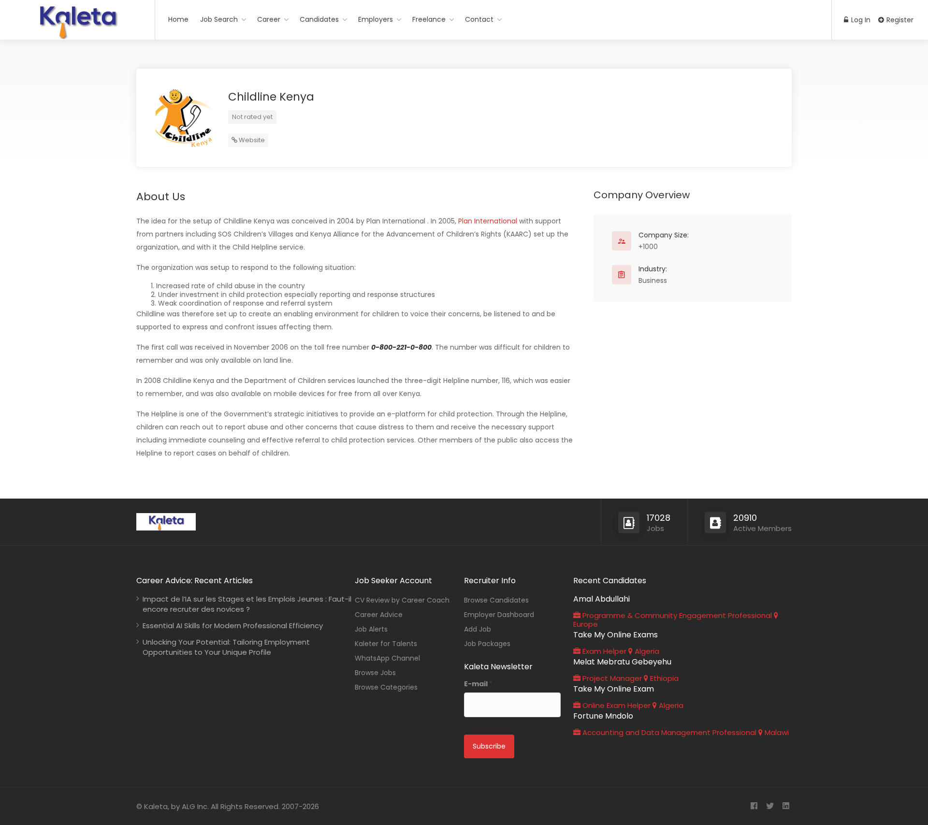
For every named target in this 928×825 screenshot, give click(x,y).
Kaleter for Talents (386, 643)
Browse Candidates (496, 600)
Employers (375, 19)
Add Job (477, 629)
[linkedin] (786, 806)
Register (899, 20)
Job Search (219, 19)
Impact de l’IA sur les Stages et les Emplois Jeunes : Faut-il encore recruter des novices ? (247, 604)
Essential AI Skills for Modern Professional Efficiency (233, 625)
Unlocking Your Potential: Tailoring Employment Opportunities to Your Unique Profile (226, 647)
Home (178, 19)
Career (268, 19)
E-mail (478, 684)
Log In (859, 20)
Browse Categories (386, 687)
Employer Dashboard (499, 614)
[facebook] (754, 806)
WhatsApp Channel (387, 658)
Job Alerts (371, 629)
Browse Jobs (375, 673)
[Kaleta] (77, 35)
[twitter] (770, 806)
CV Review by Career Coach (402, 600)
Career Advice (379, 614)
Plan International (487, 221)
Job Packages (487, 643)
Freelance (429, 19)
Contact (479, 19)
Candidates (319, 19)
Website (251, 140)
